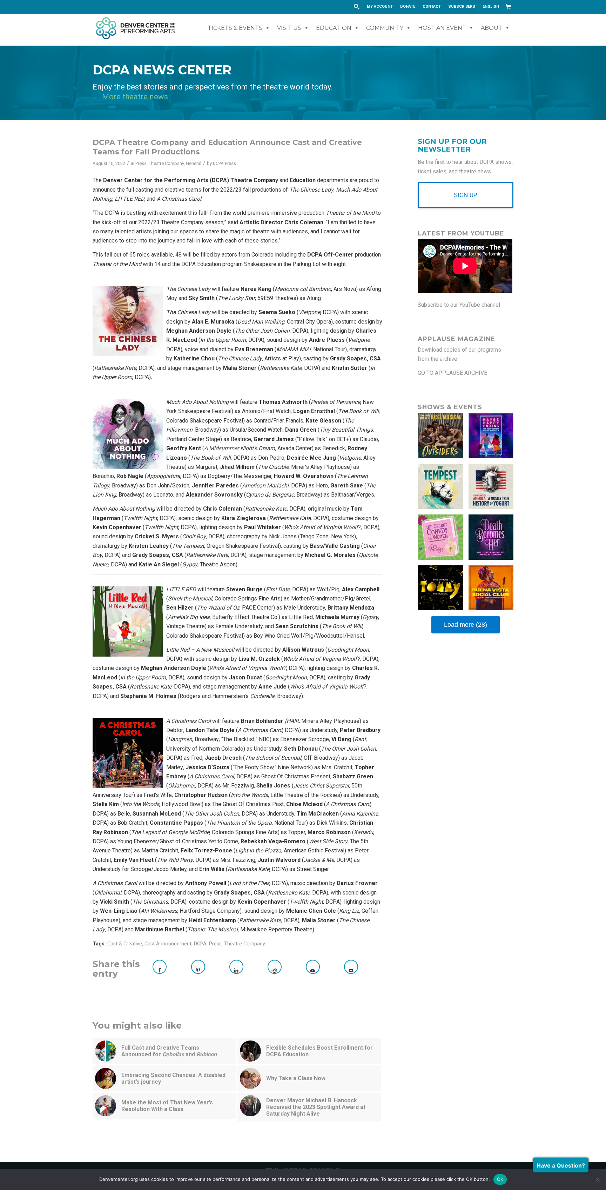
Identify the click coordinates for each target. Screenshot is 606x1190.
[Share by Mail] (313, 967)
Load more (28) (465, 624)
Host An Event (442, 28)
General (193, 163)
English (491, 6)
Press (141, 163)
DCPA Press (224, 163)
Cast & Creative (124, 944)
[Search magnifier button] (356, 6)
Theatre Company (166, 163)
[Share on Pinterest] (198, 967)
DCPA (200, 944)
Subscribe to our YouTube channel (459, 304)
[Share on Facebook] (160, 967)
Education (333, 28)
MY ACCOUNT (380, 6)
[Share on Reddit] (275, 967)
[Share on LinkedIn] (236, 967)
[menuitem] (380, 6)
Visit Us (289, 28)
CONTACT (432, 6)
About (491, 28)
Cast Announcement (167, 944)
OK (500, 1179)
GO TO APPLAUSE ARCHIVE (452, 373)
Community (384, 28)
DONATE (407, 6)
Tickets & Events (235, 28)
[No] (597, 1179)
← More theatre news (130, 96)
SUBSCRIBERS (461, 6)
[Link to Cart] (508, 6)
